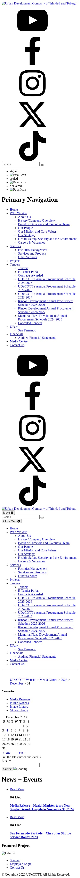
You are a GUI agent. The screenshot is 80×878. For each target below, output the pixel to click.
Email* (6, 760)
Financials (16, 334)
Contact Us (17, 345)
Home (14, 209)
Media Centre (18, 341)
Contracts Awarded (30, 275)
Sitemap (15, 860)
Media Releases (20, 699)
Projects (15, 260)
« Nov (6, 752)
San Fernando (27, 330)
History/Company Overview (36, 220)
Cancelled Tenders (30, 323)
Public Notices (19, 703)
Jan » (22, 752)
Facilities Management (32, 249)
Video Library (19, 710)
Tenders (15, 264)
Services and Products (32, 253)
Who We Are (18, 213)
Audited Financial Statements (37, 337)
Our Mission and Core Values (37, 231)
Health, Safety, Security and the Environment (47, 239)
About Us (24, 217)
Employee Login (21, 864)
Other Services (27, 257)
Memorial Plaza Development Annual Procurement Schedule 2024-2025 (42, 317)
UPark (14, 326)
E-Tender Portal (28, 271)
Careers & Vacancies (31, 242)
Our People (25, 228)
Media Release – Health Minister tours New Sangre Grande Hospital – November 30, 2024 (42, 807)
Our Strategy (26, 235)
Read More (17, 789)
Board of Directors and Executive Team (44, 224)
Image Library (19, 706)
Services (15, 246)
